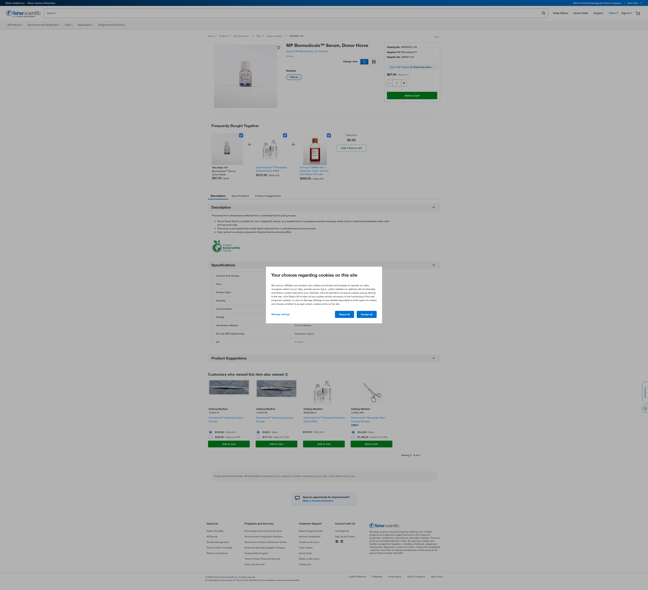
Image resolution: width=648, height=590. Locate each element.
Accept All (366, 314)
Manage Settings (281, 314)
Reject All (344, 314)
